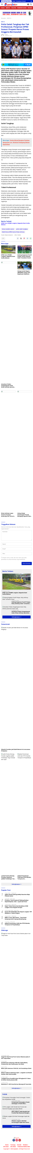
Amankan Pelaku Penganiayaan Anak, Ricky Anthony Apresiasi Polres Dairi (8, 385)
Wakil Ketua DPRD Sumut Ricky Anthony (13, 232)
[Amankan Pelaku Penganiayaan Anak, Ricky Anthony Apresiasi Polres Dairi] (8, 322)
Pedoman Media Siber (24, 1146)
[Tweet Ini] (21, 238)
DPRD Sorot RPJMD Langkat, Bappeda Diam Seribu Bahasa (15, 224)
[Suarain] (11, 4)
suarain (16, 1149)
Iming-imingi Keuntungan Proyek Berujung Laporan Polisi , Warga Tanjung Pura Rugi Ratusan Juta (24, 515)
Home (7, 1145)
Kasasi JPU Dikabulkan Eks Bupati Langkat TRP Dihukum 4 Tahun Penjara (18, 912)
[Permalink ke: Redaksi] (2, 35)
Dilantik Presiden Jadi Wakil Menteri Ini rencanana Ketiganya (15, 750)
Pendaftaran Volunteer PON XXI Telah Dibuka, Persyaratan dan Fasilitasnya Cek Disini (14, 1063)
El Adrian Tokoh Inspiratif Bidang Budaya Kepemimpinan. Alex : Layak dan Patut (16, 900)
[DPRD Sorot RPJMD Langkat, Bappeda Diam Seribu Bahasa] (8, 249)
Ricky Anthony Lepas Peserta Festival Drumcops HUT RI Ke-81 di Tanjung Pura (8, 515)
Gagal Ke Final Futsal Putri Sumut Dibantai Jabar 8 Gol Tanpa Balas (15, 1057)
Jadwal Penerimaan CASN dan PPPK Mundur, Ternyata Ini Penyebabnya (24, 877)
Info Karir (6, 1146)
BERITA (3, 21)
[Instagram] (16, 1140)
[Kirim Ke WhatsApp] (30, 238)
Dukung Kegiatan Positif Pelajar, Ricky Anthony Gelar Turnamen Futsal (24, 256)
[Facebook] (13, 1140)
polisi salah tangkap (22, 229)
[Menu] (2, 4)
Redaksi (6, 34)
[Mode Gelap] (28, 4)
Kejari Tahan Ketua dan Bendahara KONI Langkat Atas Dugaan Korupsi (16, 906)
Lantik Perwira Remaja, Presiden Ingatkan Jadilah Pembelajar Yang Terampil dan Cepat (8, 877)
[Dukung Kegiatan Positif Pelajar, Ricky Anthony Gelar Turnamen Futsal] (24, 249)
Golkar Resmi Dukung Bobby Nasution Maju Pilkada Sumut (17, 895)
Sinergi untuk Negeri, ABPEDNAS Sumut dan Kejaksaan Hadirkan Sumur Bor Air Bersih (23, 272)
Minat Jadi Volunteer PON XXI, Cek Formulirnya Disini (16, 1068)
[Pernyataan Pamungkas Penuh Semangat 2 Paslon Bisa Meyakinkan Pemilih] (16, 1098)
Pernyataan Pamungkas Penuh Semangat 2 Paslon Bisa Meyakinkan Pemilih (20, 1102)
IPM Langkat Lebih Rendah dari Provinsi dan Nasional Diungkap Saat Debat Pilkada (21, 1112)
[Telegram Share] (27, 238)
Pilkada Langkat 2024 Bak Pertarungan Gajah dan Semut (20, 1121)
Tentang (12, 1145)
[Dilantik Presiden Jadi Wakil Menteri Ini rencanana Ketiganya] (16, 687)
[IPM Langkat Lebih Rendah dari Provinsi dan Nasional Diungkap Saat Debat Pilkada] (16, 1108)
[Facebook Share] (18, 238)
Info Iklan (13, 1146)
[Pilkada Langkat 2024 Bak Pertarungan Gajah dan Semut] (16, 1117)
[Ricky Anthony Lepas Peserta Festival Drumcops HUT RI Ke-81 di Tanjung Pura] (8, 451)
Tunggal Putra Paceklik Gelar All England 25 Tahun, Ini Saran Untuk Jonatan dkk (16, 1079)
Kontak (19, 1145)
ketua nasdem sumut (8, 229)
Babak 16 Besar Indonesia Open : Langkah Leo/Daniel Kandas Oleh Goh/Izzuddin (16, 1073)
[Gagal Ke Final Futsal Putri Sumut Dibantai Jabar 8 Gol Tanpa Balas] (16, 993)
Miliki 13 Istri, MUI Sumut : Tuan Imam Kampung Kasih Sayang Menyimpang (16, 918)
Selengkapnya (16, 617)
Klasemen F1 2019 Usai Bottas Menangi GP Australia (16, 1084)
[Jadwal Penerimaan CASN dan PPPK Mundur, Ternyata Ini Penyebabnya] (24, 813)
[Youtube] (19, 1140)
